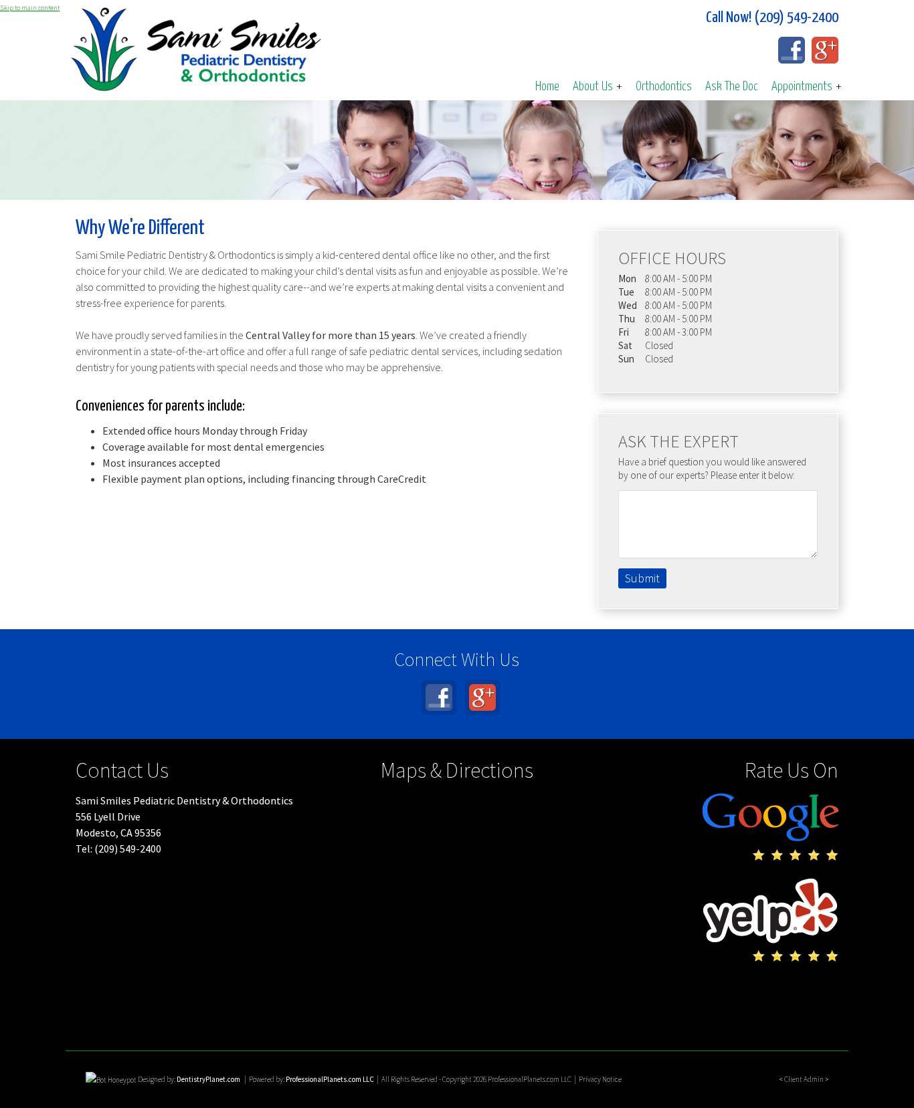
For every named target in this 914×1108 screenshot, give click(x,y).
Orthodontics (664, 86)
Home (547, 86)
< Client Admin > (804, 1079)
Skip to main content (30, 7)
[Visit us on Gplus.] (825, 50)
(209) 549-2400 (127, 848)
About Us (597, 86)
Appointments (806, 86)
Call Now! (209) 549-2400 (772, 17)
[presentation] (111, 1079)
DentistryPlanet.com (208, 1079)
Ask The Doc (731, 86)
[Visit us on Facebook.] (791, 50)
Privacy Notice (600, 1079)
